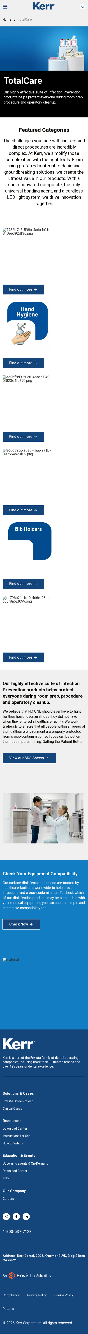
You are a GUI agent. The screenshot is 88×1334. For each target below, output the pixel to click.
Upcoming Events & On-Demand (25, 1163)
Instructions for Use (16, 1136)
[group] (44, 71)
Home (7, 19)
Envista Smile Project (18, 1101)
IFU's (6, 1178)
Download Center (15, 1128)
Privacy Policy (37, 1295)
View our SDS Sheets (26, 758)
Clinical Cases (12, 1108)
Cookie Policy (63, 1295)
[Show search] (82, 6)
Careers (8, 1198)
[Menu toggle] (8, 6)
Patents (8, 1308)
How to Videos (13, 1143)
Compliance (11, 1295)
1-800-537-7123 (17, 1231)
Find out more (20, 289)
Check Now (18, 924)
